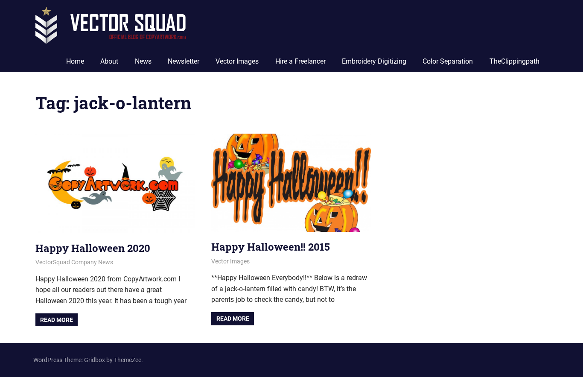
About (109, 61)
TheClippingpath (514, 61)
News (143, 61)
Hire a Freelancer (300, 61)
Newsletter (183, 61)
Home (75, 61)
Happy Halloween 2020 (92, 248)
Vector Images (237, 61)
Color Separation (448, 61)
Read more (56, 319)
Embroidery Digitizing (374, 61)
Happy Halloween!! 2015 (270, 247)
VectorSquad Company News (74, 262)
